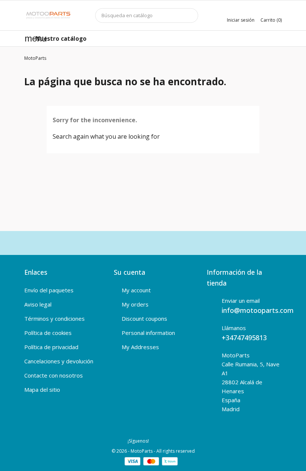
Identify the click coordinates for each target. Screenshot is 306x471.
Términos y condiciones (54, 318)
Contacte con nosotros (53, 375)
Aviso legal (37, 304)
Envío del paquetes (49, 290)
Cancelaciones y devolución (58, 361)
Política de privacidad (51, 347)
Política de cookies (48, 332)
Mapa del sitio (42, 389)
